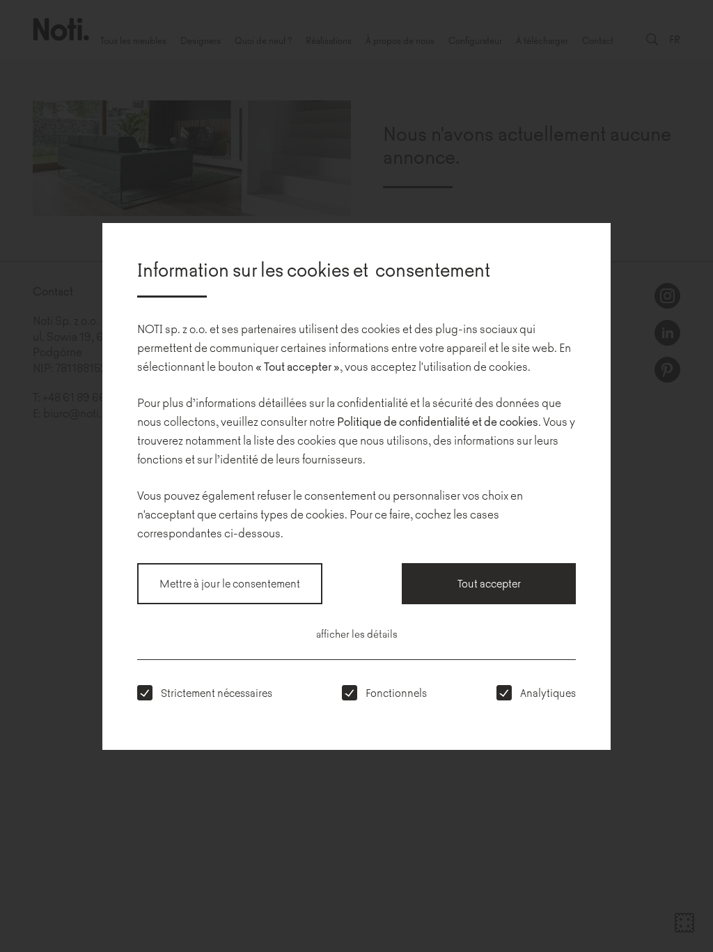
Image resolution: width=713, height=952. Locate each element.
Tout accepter (489, 583)
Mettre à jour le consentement (229, 583)
